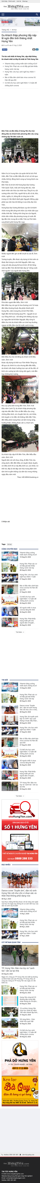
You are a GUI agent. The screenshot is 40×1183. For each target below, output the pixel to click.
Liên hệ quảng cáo (28, 1155)
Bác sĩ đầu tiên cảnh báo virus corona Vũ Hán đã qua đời (29, 588)
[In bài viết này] (36, 49)
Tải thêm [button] (19, 632)
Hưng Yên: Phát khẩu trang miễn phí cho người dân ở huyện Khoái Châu (28, 621)
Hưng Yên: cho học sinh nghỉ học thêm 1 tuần (29, 576)
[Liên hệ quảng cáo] (20, 25)
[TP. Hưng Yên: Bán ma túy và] (10, 786)
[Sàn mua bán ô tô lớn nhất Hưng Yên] (20, 830)
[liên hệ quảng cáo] (20, 1074)
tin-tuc (9, 544)
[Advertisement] (20, 109)
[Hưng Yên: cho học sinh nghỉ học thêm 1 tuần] (10, 578)
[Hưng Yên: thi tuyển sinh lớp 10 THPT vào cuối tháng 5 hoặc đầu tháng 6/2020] (10, 720)
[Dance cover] (10, 709)
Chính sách (11, 1)
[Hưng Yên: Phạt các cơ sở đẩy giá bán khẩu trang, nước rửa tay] (10, 567)
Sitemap (25, 1)
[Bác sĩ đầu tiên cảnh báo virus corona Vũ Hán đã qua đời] (10, 589)
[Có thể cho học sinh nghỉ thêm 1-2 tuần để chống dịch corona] (10, 600)
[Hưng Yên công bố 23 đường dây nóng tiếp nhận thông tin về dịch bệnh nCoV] (10, 1001)
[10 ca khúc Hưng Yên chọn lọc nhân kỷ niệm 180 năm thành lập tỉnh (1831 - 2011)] (10, 1012)
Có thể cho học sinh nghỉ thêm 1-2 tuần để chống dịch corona (28, 599)
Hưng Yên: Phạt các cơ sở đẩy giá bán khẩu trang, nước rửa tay (28, 566)
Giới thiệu (4, 1)
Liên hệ (19, 1)
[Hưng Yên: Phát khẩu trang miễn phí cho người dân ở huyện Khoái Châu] (10, 622)
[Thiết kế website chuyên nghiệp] (20, 861)
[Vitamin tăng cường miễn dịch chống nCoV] (10, 556)
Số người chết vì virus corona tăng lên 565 (28, 609)
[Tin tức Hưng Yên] (16, 1168)
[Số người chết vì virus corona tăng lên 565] (10, 611)
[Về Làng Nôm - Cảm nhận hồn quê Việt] (10, 1023)
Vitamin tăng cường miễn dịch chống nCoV (21, 64)
